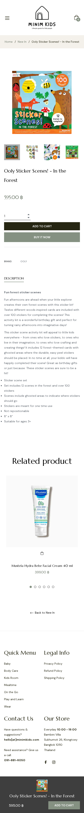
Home (9, 41)
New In (22, 41)
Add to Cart (64, 805)
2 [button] (35, 587)
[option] (42, 532)
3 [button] (40, 587)
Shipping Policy (54, 678)
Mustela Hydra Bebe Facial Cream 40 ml (42, 566)
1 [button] (31, 587)
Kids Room (11, 678)
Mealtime (10, 685)
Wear (7, 706)
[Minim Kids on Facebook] (45, 762)
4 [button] (44, 587)
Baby (7, 663)
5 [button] (49, 587)
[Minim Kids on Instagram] (53, 762)
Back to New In (44, 612)
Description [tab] (14, 278)
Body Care (11, 671)
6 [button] (53, 587)
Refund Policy (53, 671)
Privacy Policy (53, 663)
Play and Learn (14, 699)
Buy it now (42, 237)
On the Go (11, 692)
